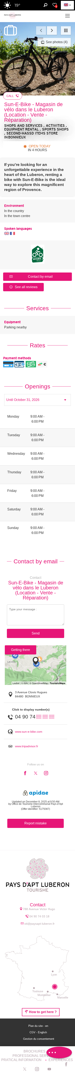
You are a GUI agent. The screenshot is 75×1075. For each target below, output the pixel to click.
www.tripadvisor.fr (26, 746)
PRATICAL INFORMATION (21, 1060)
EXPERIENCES (61, 1060)
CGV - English (39, 1032)
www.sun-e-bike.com (28, 731)
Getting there (20, 650)
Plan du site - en (38, 1025)
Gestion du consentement (38, 1038)
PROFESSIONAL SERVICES (35, 1055)
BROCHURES (35, 1051)
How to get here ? (42, 1012)
